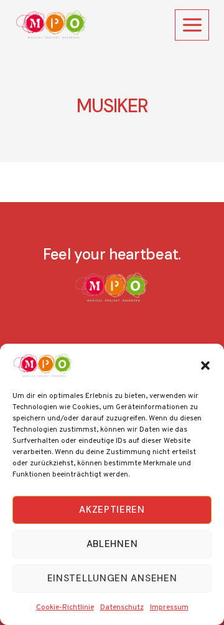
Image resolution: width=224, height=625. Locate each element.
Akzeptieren (112, 509)
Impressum (169, 608)
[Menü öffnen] (192, 24)
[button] (205, 365)
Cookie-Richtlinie (65, 608)
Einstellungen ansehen (112, 578)
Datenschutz (122, 608)
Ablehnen (112, 544)
